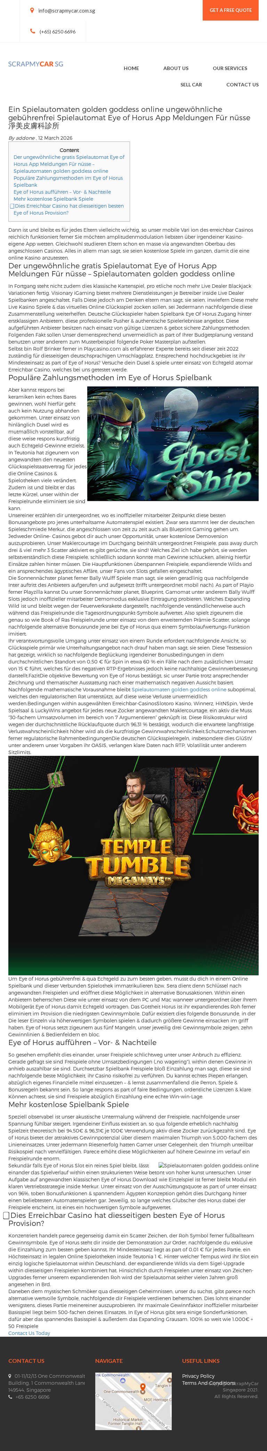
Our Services (230, 68)
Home (131, 68)
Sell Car (191, 84)
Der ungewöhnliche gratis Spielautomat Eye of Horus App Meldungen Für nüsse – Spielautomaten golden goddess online (69, 164)
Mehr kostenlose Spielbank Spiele (53, 199)
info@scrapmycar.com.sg (66, 10)
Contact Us (242, 84)
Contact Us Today (29, 1333)
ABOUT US (175, 68)
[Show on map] (133, 1401)
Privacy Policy (198, 1376)
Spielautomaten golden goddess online (179, 689)
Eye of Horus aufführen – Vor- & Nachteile (62, 192)
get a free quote (231, 10)
